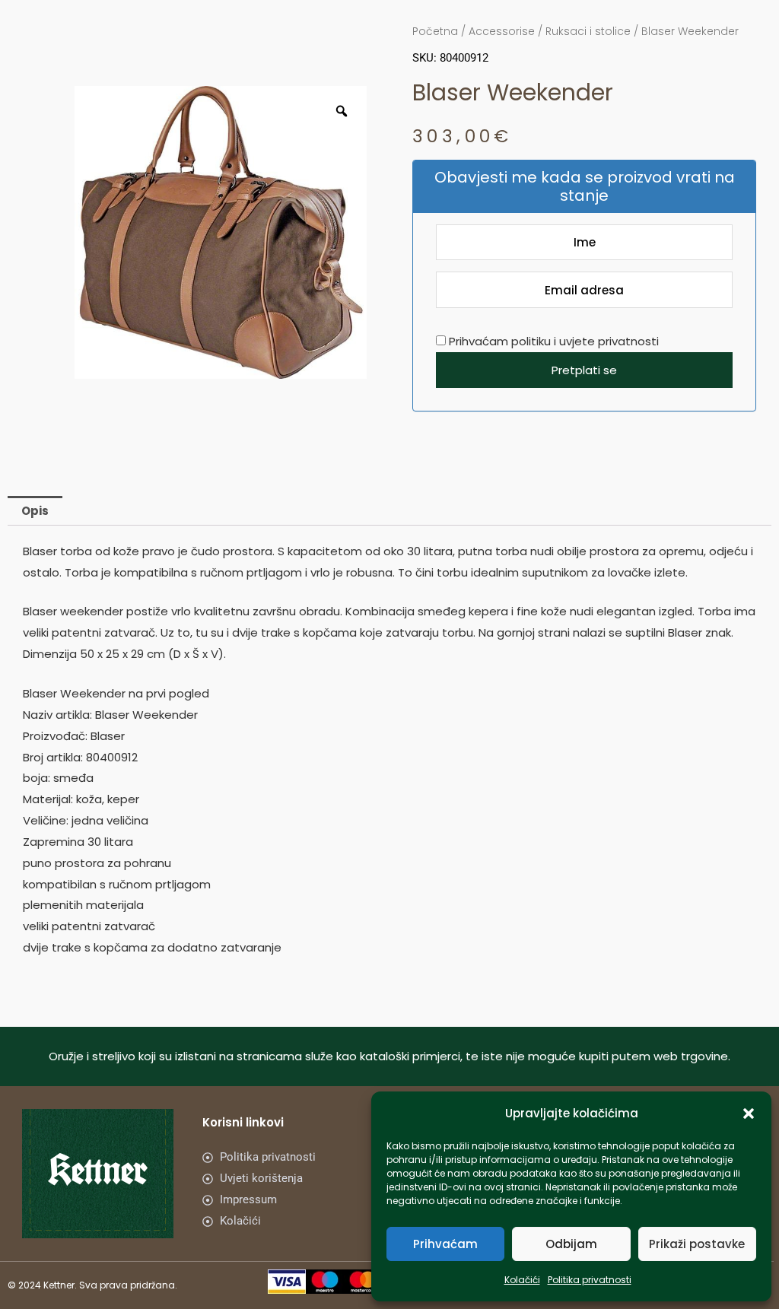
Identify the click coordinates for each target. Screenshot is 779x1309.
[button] (748, 1113)
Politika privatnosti (589, 1279)
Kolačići (522, 1279)
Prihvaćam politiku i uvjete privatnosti (552, 341)
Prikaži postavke (697, 1244)
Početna (435, 31)
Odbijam (571, 1244)
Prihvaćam (445, 1244)
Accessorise (502, 31)
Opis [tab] (35, 511)
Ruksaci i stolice (588, 31)
